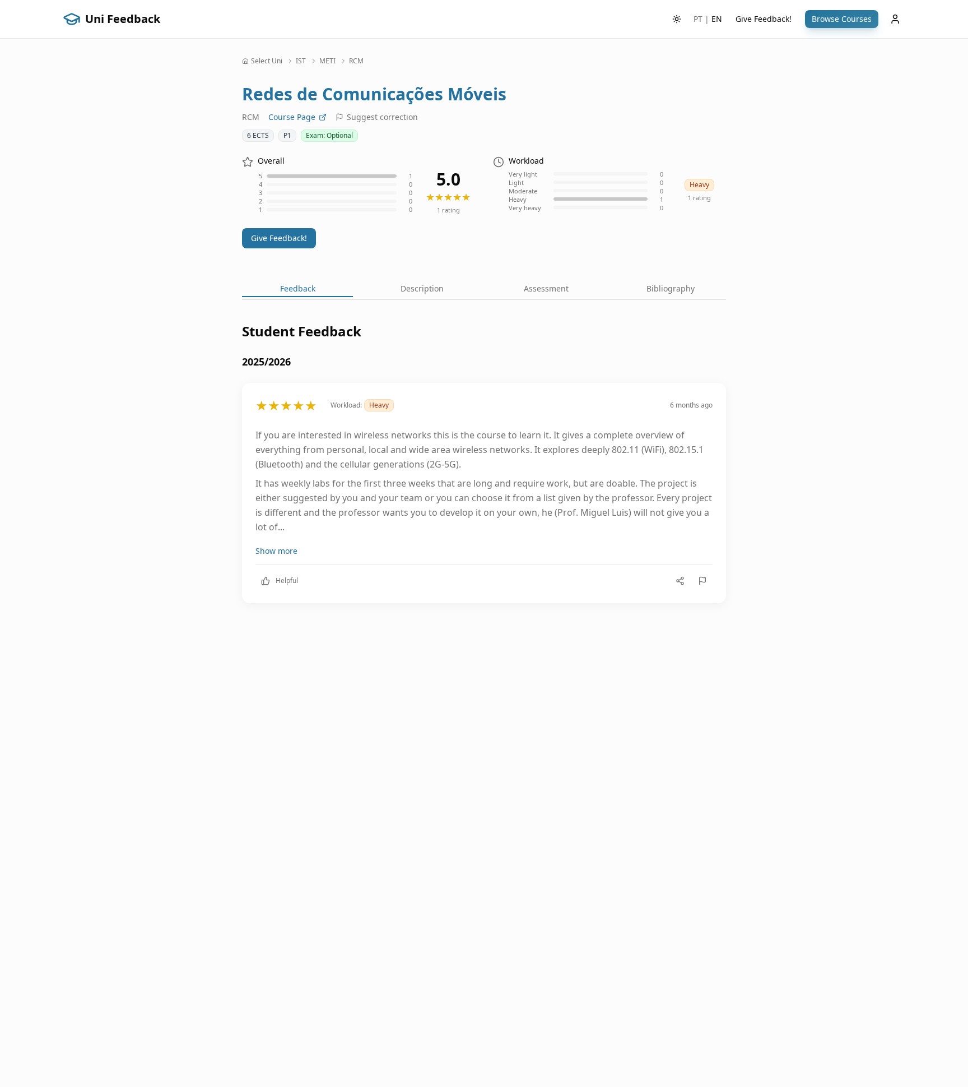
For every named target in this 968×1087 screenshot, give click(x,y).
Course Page (291, 117)
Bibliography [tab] (670, 288)
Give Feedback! (764, 18)
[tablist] (484, 290)
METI (327, 61)
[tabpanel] (484, 471)
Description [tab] (422, 288)
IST (301, 61)
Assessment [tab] (546, 288)
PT (698, 18)
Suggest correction (382, 117)
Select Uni (266, 61)
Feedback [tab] (297, 288)
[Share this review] (680, 581)
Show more (276, 550)
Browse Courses (842, 18)
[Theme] (677, 19)
